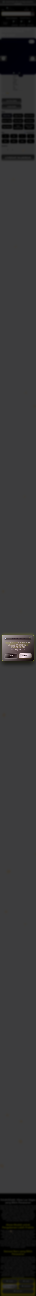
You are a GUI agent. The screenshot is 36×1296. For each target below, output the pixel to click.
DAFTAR (25, 656)
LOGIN (11, 656)
